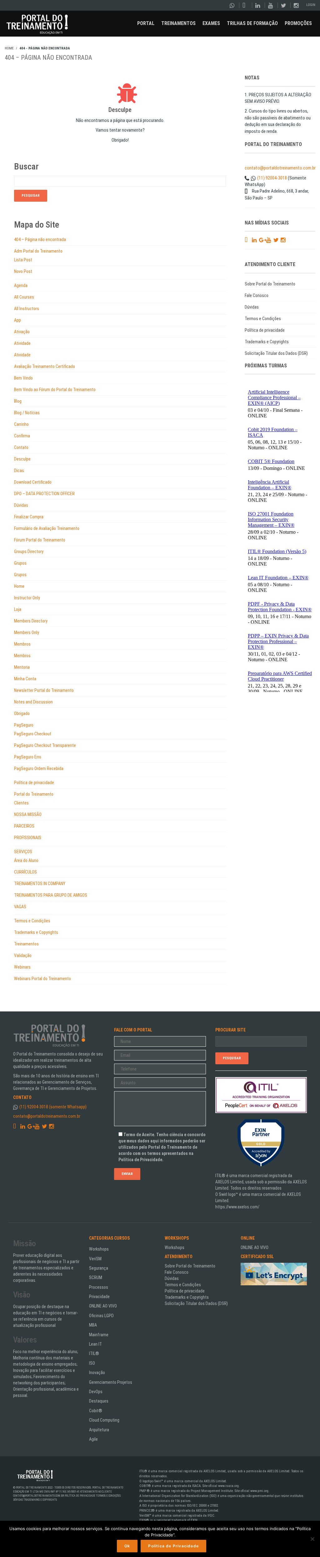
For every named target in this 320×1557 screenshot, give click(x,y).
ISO (92, 1363)
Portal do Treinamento (33, 794)
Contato (21, 447)
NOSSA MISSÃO (28, 814)
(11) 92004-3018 (272, 178)
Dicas (19, 470)
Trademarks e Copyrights (36, 932)
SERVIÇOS (23, 851)
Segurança (98, 1268)
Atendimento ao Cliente (96, 1491)
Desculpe (22, 458)
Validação (23, 955)
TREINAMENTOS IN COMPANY (39, 883)
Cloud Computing (104, 1420)
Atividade (22, 343)
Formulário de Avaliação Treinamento (46, 528)
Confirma (22, 435)
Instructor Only (27, 597)
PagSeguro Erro (27, 756)
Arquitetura (99, 1429)
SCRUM (95, 1277)
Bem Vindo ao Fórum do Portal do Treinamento (55, 389)
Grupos (20, 563)
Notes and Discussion (33, 701)
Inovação (97, 1372)
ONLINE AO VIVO (103, 1305)
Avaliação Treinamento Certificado (44, 366)
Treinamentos (26, 943)
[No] (312, 1539)
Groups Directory (28, 551)
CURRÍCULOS (25, 871)
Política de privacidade (34, 782)
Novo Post (23, 271)
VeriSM (95, 1258)
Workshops (99, 1249)
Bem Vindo (23, 377)
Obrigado (22, 713)
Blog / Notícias (27, 412)
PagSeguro (23, 725)
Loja (17, 609)
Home (19, 586)
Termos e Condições (32, 920)
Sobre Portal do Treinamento (270, 283)
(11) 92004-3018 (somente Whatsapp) (53, 1106)
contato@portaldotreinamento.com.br (280, 168)
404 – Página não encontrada (40, 239)
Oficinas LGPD (101, 1315)
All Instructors (26, 308)
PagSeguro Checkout (32, 733)
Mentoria (22, 667)
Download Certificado (33, 482)
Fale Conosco (256, 295)
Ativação (22, 331)
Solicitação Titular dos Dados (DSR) (276, 353)
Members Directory (31, 620)
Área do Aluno (26, 860)
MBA (93, 1325)
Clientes (21, 802)
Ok (127, 1546)
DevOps (95, 1391)
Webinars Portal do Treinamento (42, 978)
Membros (22, 644)
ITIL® (94, 1353)
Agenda (21, 285)
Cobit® (95, 1410)
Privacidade (99, 1296)
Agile (93, 1439)
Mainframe (98, 1334)
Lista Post (23, 259)
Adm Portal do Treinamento (38, 251)
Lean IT (95, 1344)
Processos (98, 1287)
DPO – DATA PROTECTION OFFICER (44, 493)
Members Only (26, 632)
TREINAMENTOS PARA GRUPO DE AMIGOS (50, 895)
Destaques (98, 1400)
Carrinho (21, 424)
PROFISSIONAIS (27, 837)
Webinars (22, 967)
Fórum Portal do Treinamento (39, 539)
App (17, 320)
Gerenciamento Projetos (110, 1382)
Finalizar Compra (28, 516)
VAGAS (20, 906)
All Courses (24, 297)
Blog (18, 401)
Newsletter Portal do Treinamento (44, 690)
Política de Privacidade (80, 1495)
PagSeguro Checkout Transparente (45, 745)
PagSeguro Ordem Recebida (38, 768)
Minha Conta (25, 678)
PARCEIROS (24, 826)
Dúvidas (21, 505)
